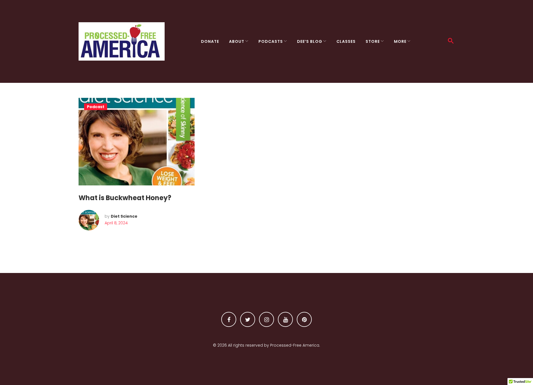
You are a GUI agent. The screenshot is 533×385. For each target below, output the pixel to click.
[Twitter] (247, 319)
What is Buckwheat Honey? (125, 197)
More (400, 41)
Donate (210, 41)
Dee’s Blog (309, 41)
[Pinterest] (304, 319)
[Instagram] (266, 319)
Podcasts (270, 41)
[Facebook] (228, 319)
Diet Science (124, 216)
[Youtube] (285, 319)
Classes (346, 41)
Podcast (95, 107)
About (236, 41)
